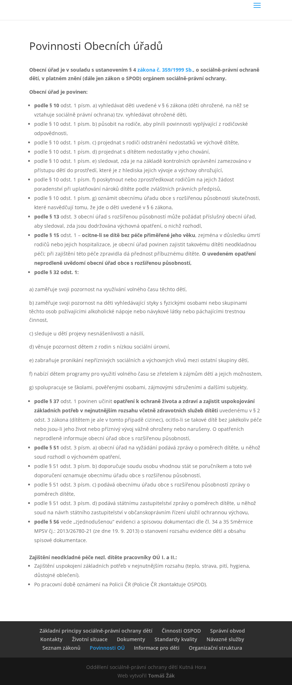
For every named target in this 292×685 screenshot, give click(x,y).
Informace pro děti (156, 647)
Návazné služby (225, 639)
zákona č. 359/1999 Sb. (165, 69)
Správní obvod (227, 630)
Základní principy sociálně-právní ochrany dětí (96, 630)
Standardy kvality (176, 639)
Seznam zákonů (61, 647)
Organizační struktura (215, 647)
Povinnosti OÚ (107, 647)
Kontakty (51, 639)
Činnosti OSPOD (181, 630)
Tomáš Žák (161, 675)
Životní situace (90, 639)
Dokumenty (131, 639)
